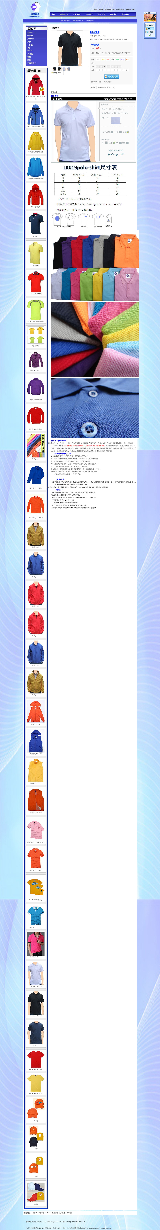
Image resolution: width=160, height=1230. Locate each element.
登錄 (95, 9)
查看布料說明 (101, 87)
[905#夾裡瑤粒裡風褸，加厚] (36, 124)
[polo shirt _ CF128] (36, 292)
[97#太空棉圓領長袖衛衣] (36, 177)
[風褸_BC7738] (36, 722)
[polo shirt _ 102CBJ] (36, 869)
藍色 (122, 59)
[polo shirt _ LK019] (36, 984)
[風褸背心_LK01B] (36, 781)
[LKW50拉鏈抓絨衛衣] (36, 398)
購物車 (107, 9)
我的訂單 (114, 9)
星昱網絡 (55, 1213)
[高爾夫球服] (36, 344)
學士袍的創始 (42, 20)
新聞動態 (62, 1213)
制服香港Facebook (44, 1213)
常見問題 (101, 14)
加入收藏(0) (57, 73)
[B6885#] (36, 235)
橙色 (127, 59)
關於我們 (113, 14)
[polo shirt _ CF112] (36, 368)
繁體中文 (122, 9)
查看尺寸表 (110, 87)
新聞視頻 (69, 1213)
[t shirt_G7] (36, 1043)
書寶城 (35, 1213)
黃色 (103, 59)
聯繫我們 (125, 14)
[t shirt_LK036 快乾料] (36, 1067)
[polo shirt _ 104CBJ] (36, 486)
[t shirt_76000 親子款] (36, 898)
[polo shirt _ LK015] (36, 955)
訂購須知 (93, 87)
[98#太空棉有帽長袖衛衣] (36, 150)
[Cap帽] (36, 1119)
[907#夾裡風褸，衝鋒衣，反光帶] (36, 95)
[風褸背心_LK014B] (36, 811)
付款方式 (89, 14)
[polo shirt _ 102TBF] (36, 925)
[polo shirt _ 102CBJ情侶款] (36, 840)
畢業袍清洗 (66, 20)
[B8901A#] (36, 264)
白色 (98, 59)
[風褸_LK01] (36, 457)
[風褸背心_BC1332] (36, 752)
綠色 (117, 59)
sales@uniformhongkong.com (76, 1222)
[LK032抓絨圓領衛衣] (36, 427)
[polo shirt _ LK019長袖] (36, 516)
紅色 (107, 59)
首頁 (53, 14)
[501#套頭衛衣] (36, 205)
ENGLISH (130, 9)
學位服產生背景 (55, 20)
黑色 (112, 59)
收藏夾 (101, 9)
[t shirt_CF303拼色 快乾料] (36, 320)
